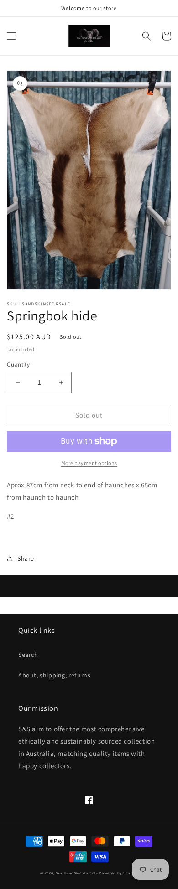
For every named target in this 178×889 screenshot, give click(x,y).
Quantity (18, 364)
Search (28, 655)
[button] (11, 36)
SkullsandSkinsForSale (77, 872)
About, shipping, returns (54, 675)
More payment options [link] (89, 463)
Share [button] (25, 558)
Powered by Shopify (118, 872)
